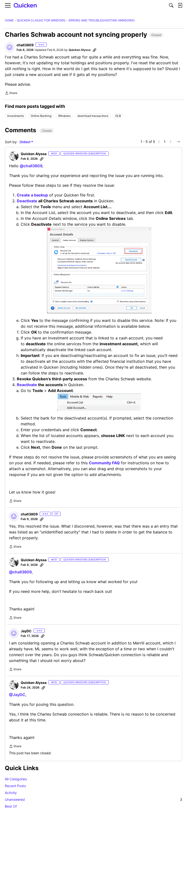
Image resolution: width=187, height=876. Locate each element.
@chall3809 (31, 165)
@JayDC (17, 694)
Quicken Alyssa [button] (80, 50)
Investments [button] (15, 116)
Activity (11, 793)
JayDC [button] (26, 631)
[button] (10, 47)
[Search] (171, 5)
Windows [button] (64, 116)
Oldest (25, 142)
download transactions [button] (92, 116)
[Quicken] (25, 5)
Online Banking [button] (41, 116)
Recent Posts (15, 786)
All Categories (16, 779)
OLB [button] (118, 116)
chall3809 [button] (25, 45)
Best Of (11, 806)
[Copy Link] (94, 50)
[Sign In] (180, 5)
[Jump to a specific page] (178, 142)
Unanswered (93, 799)
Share (11, 93)
